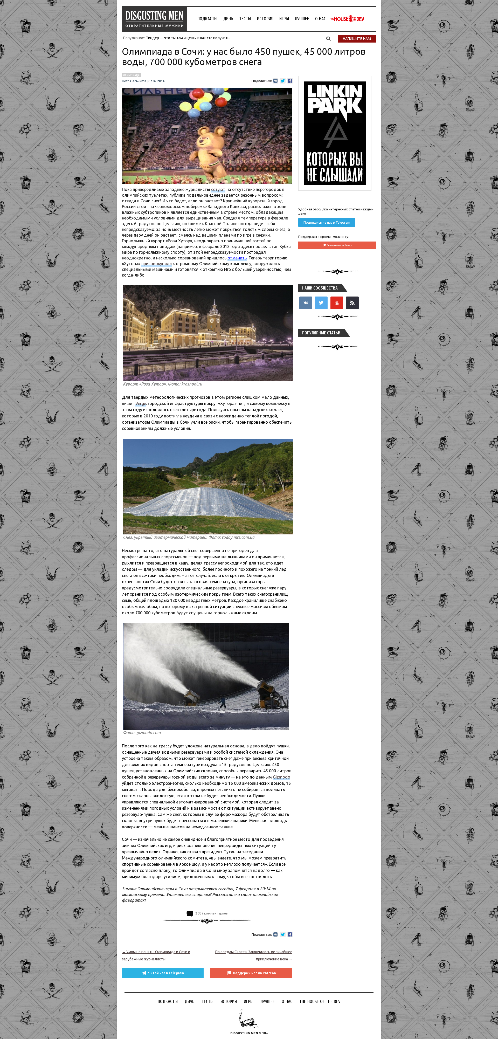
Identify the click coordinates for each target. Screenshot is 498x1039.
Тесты (245, 19)
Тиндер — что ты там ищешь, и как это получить (188, 38)
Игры (284, 19)
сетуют (218, 189)
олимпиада (131, 75)
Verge (140, 403)
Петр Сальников (134, 81)
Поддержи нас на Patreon (254, 973)
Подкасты (207, 19)
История (265, 19)
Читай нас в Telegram (166, 973)
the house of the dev (347, 19)
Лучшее (302, 19)
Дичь (228, 19)
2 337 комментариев (211, 913)
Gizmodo (281, 777)
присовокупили (156, 263)
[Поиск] (328, 38)
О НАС (320, 19)
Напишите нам (357, 39)
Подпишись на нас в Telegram (326, 222)
